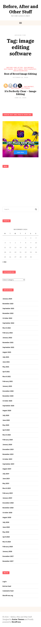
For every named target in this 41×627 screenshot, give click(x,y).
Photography (30, 69)
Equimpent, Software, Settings (19, 68)
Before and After (15, 67)
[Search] (36, 209)
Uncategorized (20, 71)
